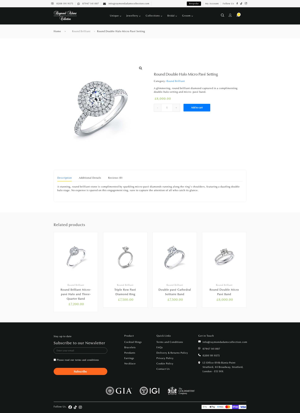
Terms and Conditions (169, 342)
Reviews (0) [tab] (115, 178)
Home (57, 31)
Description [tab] (64, 178)
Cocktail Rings (133, 342)
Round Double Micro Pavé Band (224, 292)
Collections (153, 15)
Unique (114, 15)
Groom (186, 15)
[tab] (64, 179)
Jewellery (132, 15)
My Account (212, 3)
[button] (141, 68)
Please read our (78, 359)
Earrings (129, 358)
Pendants (129, 352)
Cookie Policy (164, 363)
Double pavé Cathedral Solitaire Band (175, 292)
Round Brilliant (81, 31)
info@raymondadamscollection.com (128, 3)
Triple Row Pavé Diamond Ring (125, 292)
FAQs (159, 347)
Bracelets (130, 347)
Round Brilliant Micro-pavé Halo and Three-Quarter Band (76, 294)
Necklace (130, 363)
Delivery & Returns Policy (172, 352)
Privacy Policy (165, 358)
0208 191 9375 (64, 3)
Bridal (171, 15)
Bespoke (194, 3)
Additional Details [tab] (90, 178)
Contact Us (163, 369)
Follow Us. (60, 406)
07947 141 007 (90, 3)
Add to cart (197, 107)
